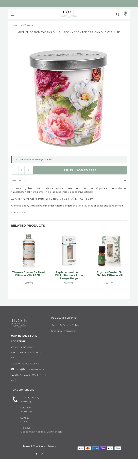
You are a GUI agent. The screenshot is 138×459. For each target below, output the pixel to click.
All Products (27, 25)
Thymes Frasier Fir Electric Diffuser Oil (109, 274)
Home (14, 25)
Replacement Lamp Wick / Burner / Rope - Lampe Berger (69, 275)
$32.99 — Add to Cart (80, 170)
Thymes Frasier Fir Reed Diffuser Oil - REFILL (28, 274)
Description (18, 180)
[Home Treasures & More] (69, 14)
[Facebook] (36, 453)
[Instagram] (42, 453)
